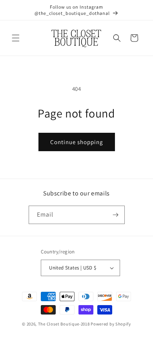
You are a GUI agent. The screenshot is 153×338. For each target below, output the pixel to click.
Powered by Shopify (111, 324)
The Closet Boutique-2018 (64, 324)
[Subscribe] (115, 215)
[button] (15, 38)
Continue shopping (76, 142)
